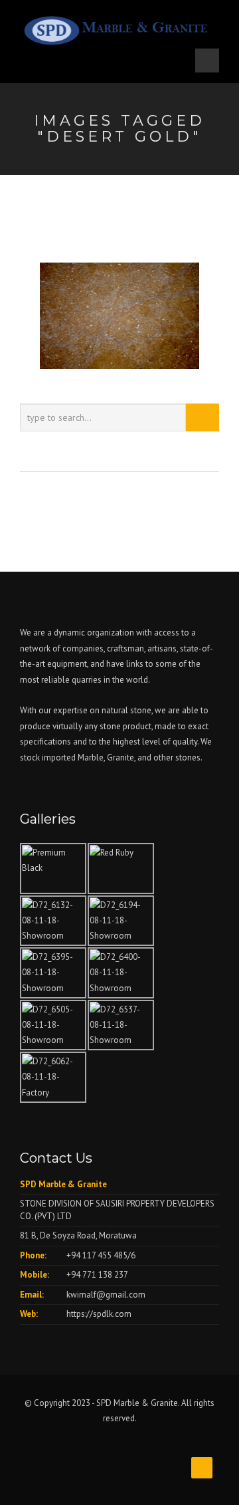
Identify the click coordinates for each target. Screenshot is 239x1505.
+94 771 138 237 (97, 1274)
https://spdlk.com (98, 1314)
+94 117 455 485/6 (100, 1255)
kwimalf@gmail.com (105, 1294)
